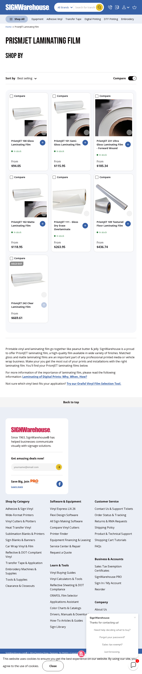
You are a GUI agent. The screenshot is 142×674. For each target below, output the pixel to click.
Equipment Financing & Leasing (70, 540)
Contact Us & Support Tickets (114, 509)
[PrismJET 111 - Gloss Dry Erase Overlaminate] (71, 199)
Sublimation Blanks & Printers (25, 534)
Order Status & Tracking (110, 515)
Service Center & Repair (65, 546)
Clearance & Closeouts (20, 586)
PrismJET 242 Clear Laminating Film (22, 305)
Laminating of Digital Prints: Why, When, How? (54, 377)
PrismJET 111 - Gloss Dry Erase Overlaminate (66, 225)
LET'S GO (59, 467)
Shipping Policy (104, 527)
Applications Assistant (64, 602)
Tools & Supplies (16, 579)
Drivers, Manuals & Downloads (70, 614)
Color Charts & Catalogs (65, 608)
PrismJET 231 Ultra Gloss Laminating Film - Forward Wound (110, 144)
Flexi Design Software (64, 515)
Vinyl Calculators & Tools (66, 579)
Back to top (71, 402)
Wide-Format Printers (20, 515)
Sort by (10, 78)
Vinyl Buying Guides (63, 573)
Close (53, 666)
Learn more (17, 486)
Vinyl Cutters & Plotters (21, 521)
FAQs (98, 546)
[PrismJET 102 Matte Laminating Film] (28, 199)
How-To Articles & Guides (66, 620)
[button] (134, 7)
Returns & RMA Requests (111, 521)
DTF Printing (111, 19)
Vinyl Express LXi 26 (63, 509)
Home (9, 26)
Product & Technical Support (113, 534)
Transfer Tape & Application (24, 563)
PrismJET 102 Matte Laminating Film (22, 223)
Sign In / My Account (108, 583)
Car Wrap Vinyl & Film (19, 546)
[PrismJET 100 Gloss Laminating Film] (28, 117)
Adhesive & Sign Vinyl (19, 509)
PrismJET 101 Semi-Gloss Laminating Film (67, 142)
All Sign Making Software (66, 521)
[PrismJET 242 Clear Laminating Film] (28, 280)
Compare (119, 78)
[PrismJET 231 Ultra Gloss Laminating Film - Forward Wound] (113, 117)
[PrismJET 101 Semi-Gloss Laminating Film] (71, 117)
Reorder (100, 589)
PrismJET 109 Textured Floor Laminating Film (110, 223)
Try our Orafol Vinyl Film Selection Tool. (94, 384)
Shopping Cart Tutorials (110, 540)
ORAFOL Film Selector (64, 595)
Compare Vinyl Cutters (64, 527)
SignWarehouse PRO (108, 577)
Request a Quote (61, 552)
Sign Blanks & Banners (20, 540)
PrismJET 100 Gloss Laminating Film (22, 142)
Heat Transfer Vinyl (18, 527)
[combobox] (79, 7)
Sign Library (58, 627)
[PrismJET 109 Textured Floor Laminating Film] (113, 199)
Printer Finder (59, 534)
